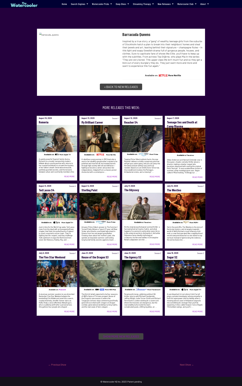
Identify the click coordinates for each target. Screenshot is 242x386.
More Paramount (153, 289)
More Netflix (174, 75)
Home (64, 3)
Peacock (62, 289)
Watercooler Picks (100, 3)
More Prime (153, 154)
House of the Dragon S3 (95, 257)
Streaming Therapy (142, 3)
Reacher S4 (131, 122)
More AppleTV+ (67, 222)
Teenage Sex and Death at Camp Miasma (182, 124)
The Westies (174, 190)
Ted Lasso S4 (46, 190)
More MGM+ (193, 222)
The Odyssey (131, 190)
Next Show (187, 364)
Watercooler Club (185, 3)
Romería (43, 122)
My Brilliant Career (92, 122)
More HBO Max (110, 289)
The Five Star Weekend (52, 257)
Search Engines (78, 3)
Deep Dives (121, 3)
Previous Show (57, 364)
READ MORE (69, 176)
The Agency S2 (132, 257)
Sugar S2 (172, 257)
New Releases (164, 3)
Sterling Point (89, 190)
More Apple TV (65, 154)
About (203, 3)
